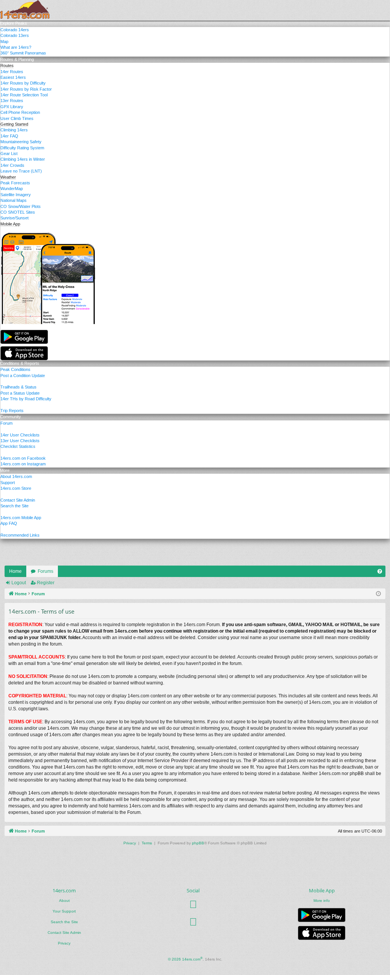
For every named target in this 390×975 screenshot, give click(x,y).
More (5, 470)
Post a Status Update (20, 393)
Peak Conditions (15, 369)
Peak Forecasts (15, 183)
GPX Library (11, 106)
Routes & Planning (17, 59)
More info (321, 900)
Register (45, 582)
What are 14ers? (15, 47)
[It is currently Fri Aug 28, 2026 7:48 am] (378, 594)
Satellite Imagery (15, 194)
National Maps (13, 200)
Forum (6, 423)
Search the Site (14, 505)
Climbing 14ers (14, 130)
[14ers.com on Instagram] (193, 922)
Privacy (64, 943)
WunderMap (11, 188)
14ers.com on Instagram (23, 464)
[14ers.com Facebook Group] (193, 904)
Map (4, 41)
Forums (45, 571)
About (64, 900)
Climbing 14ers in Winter (22, 159)
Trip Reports (12, 410)
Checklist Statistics (17, 446)
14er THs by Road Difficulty (25, 398)
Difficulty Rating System (22, 147)
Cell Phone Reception (20, 112)
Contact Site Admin (17, 500)
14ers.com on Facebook (23, 458)
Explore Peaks (13, 23)
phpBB (198, 843)
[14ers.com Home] (25, 10)
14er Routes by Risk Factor (26, 89)
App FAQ (8, 523)
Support (7, 482)
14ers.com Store (15, 488)
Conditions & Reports (19, 363)
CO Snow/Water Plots (20, 206)
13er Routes (11, 100)
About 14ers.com (16, 476)
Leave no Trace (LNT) (21, 171)
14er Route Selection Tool (24, 95)
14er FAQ (9, 136)
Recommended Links (20, 535)
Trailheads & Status (18, 387)
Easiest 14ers (13, 77)
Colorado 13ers (14, 35)
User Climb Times (17, 118)
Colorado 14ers (14, 29)
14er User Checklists (20, 435)
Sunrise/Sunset (14, 218)
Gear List (9, 153)
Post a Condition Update (22, 375)
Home (15, 571)
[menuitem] (379, 571)
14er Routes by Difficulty (23, 83)
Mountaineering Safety (21, 141)
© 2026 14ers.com (185, 958)
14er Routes (11, 71)
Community (10, 416)
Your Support (64, 911)
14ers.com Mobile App (20, 517)
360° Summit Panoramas (23, 53)
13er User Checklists (20, 440)
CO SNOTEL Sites (17, 212)
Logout (18, 582)
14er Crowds (12, 165)
